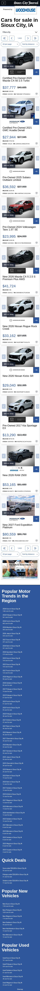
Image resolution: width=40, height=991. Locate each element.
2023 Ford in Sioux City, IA (11, 703)
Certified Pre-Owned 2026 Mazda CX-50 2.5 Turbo (17, 79)
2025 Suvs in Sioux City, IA (11, 659)
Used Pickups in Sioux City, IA (12, 965)
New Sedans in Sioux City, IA (12, 923)
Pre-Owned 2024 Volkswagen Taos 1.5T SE (19, 228)
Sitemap (20, 989)
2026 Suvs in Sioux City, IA (11, 610)
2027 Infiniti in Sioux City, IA (12, 721)
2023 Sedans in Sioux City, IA (12, 820)
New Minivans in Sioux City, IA (12, 936)
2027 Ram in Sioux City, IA (11, 727)
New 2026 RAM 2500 (15, 475)
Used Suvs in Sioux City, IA (11, 959)
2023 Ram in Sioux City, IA (11, 777)
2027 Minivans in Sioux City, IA (13, 826)
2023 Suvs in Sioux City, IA (11, 665)
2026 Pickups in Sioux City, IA (12, 616)
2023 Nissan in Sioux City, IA (12, 733)
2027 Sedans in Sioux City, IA (12, 789)
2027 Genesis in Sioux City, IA (12, 752)
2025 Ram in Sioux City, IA (11, 783)
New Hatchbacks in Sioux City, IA (13, 930)
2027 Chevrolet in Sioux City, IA (13, 740)
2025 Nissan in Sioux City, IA (12, 771)
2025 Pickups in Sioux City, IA (12, 715)
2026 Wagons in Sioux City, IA (12, 678)
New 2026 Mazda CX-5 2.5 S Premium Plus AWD (19, 277)
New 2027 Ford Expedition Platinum (17, 526)
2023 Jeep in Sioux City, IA (11, 758)
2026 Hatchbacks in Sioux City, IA (14, 814)
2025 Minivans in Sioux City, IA (13, 808)
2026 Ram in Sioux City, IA (11, 647)
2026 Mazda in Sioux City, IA (12, 628)
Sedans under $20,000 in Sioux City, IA (15, 882)
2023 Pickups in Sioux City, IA (12, 696)
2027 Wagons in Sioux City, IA (12, 801)
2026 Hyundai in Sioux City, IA (12, 653)
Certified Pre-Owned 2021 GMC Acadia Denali (17, 129)
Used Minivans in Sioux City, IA (13, 978)
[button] (4, 59)
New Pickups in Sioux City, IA (12, 911)
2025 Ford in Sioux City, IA (11, 709)
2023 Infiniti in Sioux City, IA (12, 795)
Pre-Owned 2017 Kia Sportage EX (20, 426)
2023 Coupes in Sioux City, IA (12, 851)
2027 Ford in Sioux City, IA (11, 672)
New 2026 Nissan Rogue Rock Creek (20, 327)
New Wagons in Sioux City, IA (12, 917)
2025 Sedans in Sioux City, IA (12, 838)
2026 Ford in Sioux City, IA (11, 622)
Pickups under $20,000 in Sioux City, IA (15, 876)
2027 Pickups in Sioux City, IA (12, 690)
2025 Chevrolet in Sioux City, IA (13, 764)
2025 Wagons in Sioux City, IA (12, 845)
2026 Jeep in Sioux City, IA (11, 635)
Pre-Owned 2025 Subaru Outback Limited (17, 178)
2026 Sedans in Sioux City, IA (12, 684)
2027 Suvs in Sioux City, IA (11, 641)
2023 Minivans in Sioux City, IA (13, 832)
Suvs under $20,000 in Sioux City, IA (14, 869)
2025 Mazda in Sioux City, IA (12, 746)
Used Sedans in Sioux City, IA (12, 971)
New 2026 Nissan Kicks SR (18, 376)
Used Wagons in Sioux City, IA (12, 984)
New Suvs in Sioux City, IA (11, 905)
